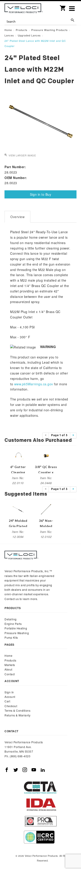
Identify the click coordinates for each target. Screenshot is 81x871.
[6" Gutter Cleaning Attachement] (18, 455)
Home (8, 655)
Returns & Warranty (17, 715)
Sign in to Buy (40, 194)
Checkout (10, 706)
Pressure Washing (16, 633)
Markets (9, 665)
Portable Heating (15, 628)
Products (10, 660)
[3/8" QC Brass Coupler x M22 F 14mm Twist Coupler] (46, 455)
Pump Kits (11, 637)
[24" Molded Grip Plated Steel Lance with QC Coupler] (18, 508)
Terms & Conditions (17, 710)
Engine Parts (13, 624)
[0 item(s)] (63, 6)
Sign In (9, 692)
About (8, 669)
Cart (7, 701)
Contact (9, 674)
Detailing (10, 619)
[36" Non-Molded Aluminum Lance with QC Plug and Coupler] (46, 508)
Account (9, 697)
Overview (17, 216)
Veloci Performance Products (23, 9)
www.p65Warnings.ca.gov (33, 384)
